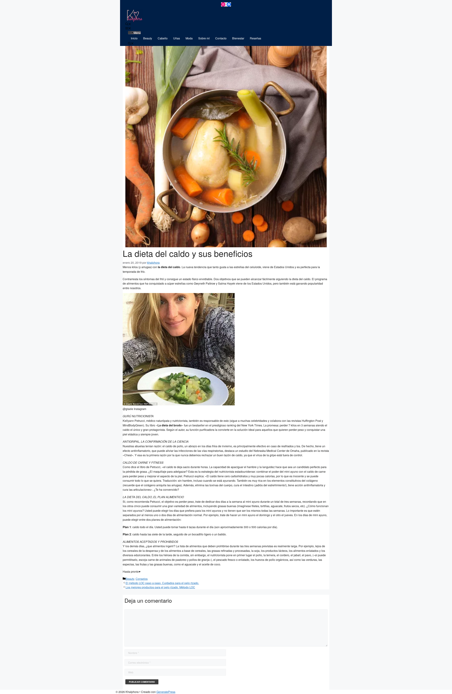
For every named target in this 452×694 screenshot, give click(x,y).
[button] (128, 24)
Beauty (147, 38)
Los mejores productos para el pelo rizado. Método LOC (160, 587)
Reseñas (255, 38)
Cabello (163, 38)
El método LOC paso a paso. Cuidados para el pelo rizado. (162, 583)
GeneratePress (165, 692)
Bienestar (238, 38)
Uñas (176, 38)
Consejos (142, 579)
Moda (189, 38)
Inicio (134, 38)
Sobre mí (204, 38)
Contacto (221, 38)
